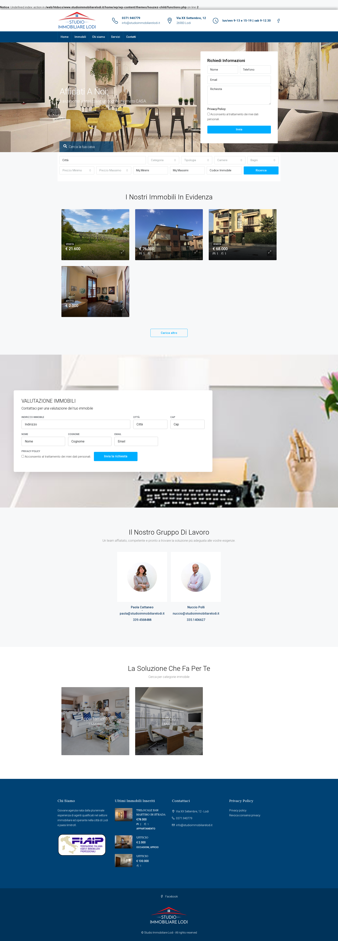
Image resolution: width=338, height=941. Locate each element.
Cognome (74, 434)
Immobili (80, 36)
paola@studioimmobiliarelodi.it (142, 613)
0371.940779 (131, 18)
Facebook (171, 896)
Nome (25, 434)
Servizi (115, 36)
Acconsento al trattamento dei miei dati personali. (232, 117)
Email (117, 434)
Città (136, 417)
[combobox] (163, 160)
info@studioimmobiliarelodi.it (141, 23)
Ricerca (261, 170)
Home (64, 36)
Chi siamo (98, 36)
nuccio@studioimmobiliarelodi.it (196, 613)
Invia (239, 129)
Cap (172, 417)
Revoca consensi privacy (244, 815)
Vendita (70, 244)
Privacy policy (237, 810)
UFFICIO (142, 837)
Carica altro (169, 333)
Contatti (131, 36)
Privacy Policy (216, 109)
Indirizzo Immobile (33, 417)
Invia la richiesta (115, 456)
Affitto (70, 301)
